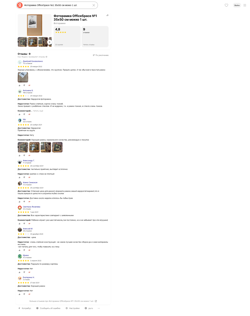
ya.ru (90, 308)
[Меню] (244, 5)
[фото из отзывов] (23, 77)
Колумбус (26, 308)
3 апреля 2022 (35, 261)
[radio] (19, 85)
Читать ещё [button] (38, 111)
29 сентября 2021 (36, 166)
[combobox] (56, 5)
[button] (22, 42)
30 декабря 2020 (36, 234)
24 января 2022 (36, 96)
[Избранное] (226, 5)
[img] (23, 67)
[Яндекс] (20, 5)
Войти (237, 5)
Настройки (74, 308)
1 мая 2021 (34, 212)
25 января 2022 (36, 66)
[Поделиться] (108, 15)
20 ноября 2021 (36, 125)
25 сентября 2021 (36, 188)
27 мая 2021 (34, 283)
